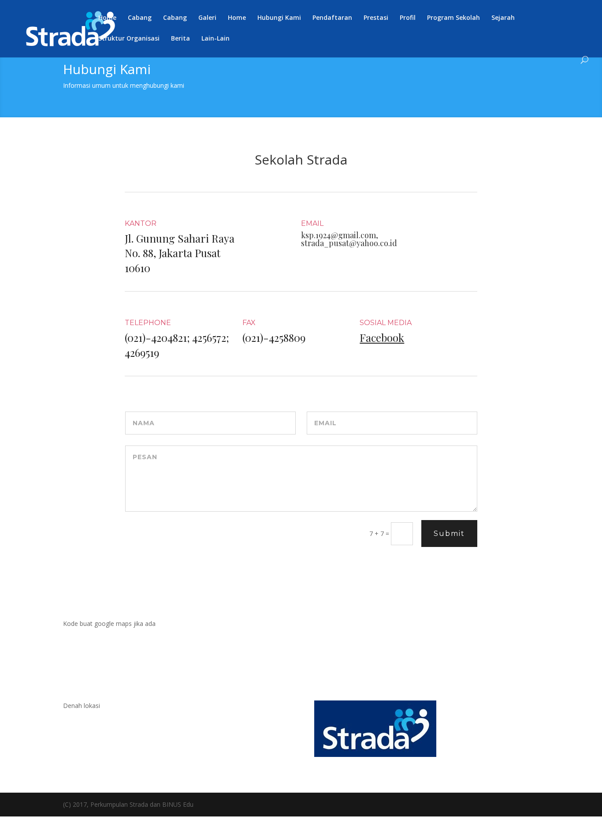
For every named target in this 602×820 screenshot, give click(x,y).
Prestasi (376, 18)
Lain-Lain (215, 38)
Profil (408, 18)
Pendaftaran (332, 18)
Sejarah (503, 18)
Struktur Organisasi (129, 38)
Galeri (207, 18)
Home (107, 18)
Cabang (140, 18)
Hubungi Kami (279, 18)
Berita (180, 38)
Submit (449, 533)
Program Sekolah (453, 18)
